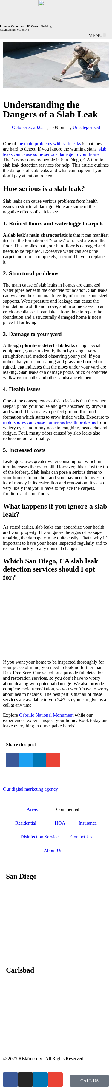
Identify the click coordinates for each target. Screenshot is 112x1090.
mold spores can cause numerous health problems (49, 422)
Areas (32, 809)
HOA (61, 823)
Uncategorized (86, 127)
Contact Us (81, 836)
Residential (25, 823)
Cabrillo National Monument (46, 715)
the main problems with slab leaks (49, 143)
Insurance (88, 823)
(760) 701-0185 (35, 982)
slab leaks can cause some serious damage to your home (54, 151)
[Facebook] (10, 1079)
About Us (53, 850)
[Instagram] (25, 1079)
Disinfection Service (39, 836)
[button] (104, 35)
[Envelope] (55, 1079)
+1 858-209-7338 (36, 888)
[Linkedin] (40, 1079)
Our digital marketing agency (30, 789)
